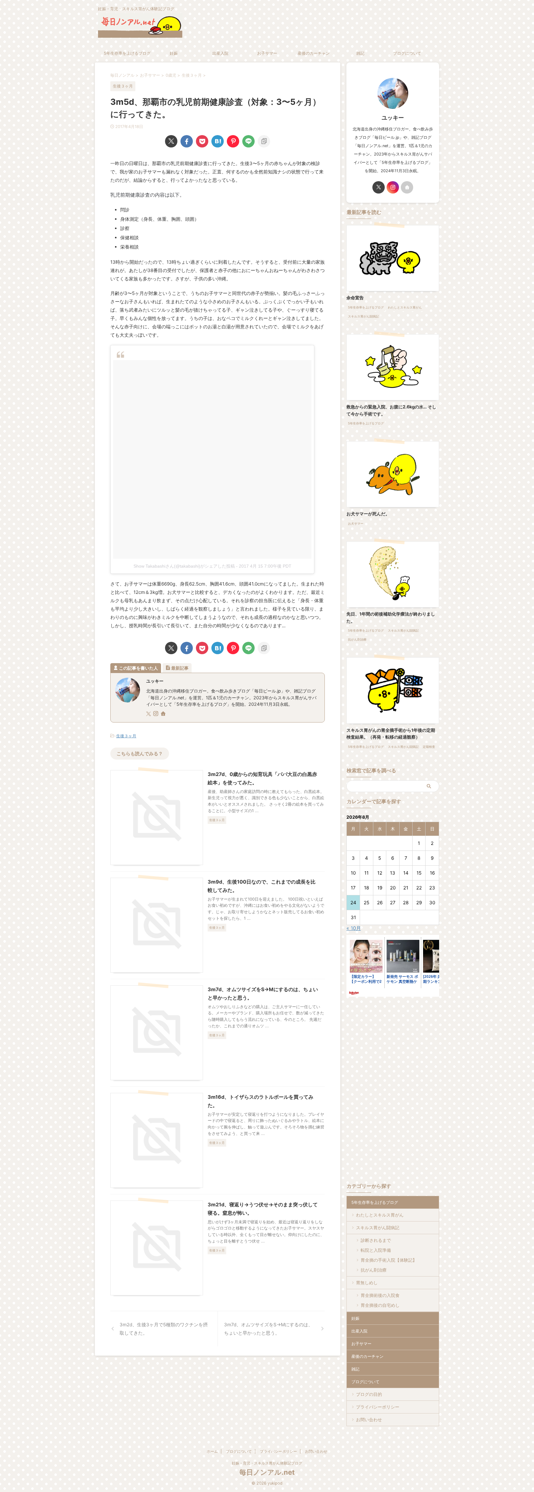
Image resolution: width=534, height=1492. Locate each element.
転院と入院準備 (376, 1250)
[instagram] (156, 714)
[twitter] (171, 141)
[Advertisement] (398, 1044)
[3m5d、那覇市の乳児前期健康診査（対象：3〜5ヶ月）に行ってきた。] (217, 141)
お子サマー (267, 53)
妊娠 (174, 53)
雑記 (360, 53)
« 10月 (353, 928)
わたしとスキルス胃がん (380, 1214)
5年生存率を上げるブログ (127, 53)
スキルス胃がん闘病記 (377, 1227)
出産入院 (220, 53)
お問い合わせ (369, 1419)
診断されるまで (376, 1240)
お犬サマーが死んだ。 (368, 513)
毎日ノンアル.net (267, 1472)
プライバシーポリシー (377, 1406)
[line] (248, 141)
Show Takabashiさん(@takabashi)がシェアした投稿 (184, 566)
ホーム (212, 1451)
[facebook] (186, 141)
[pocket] (202, 141)
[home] (164, 714)
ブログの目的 (369, 1394)
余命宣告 (355, 297)
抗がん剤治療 (374, 1269)
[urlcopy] (264, 141)
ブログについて (407, 53)
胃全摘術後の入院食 (380, 1295)
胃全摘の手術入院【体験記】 (389, 1260)
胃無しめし (367, 1282)
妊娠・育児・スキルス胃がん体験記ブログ (267, 1463)
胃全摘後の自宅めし (380, 1305)
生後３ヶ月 (126, 735)
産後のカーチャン (314, 53)
